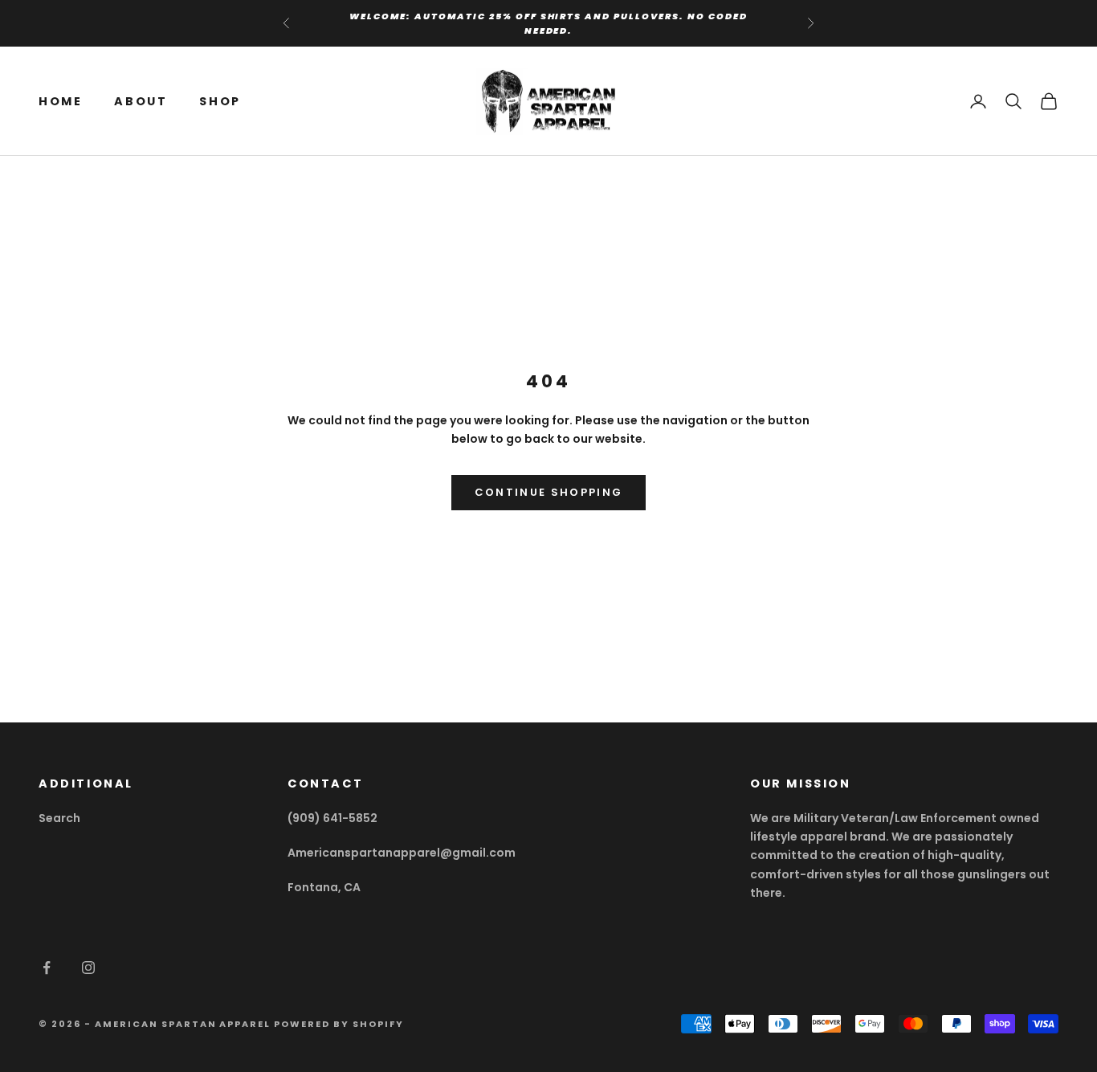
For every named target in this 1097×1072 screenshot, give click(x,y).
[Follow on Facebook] (47, 967)
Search (59, 818)
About (140, 101)
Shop (219, 101)
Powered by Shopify (339, 1023)
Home (60, 101)
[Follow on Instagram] (88, 967)
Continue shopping (549, 492)
